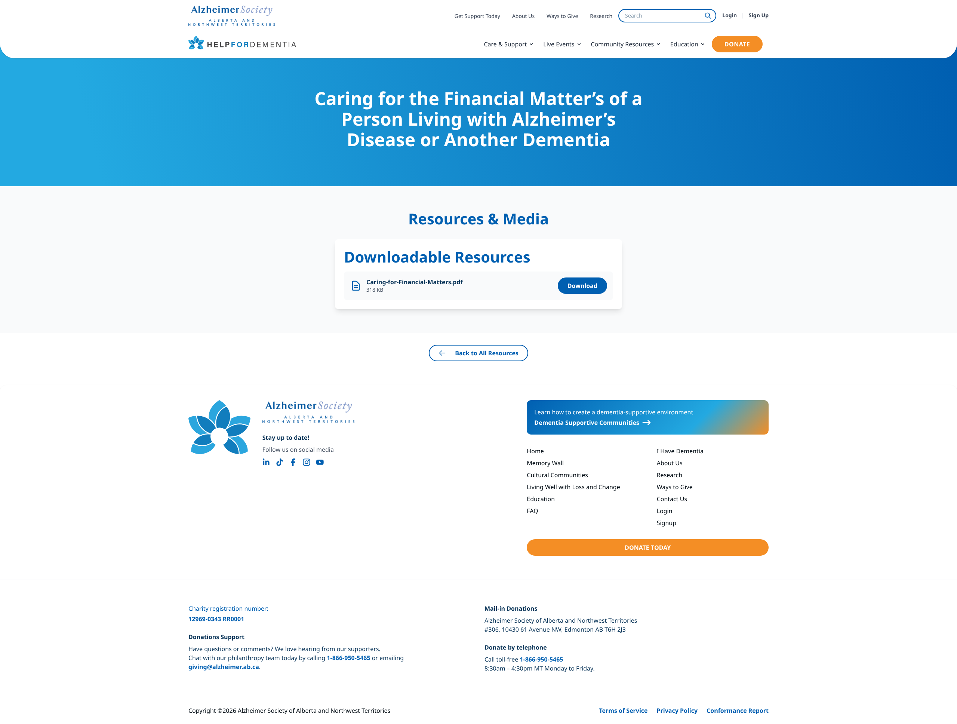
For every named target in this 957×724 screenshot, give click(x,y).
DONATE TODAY (648, 547)
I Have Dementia (680, 451)
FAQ (532, 511)
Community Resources (622, 44)
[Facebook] (293, 462)
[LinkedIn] (266, 462)
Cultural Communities (557, 475)
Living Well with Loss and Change (573, 487)
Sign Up (759, 15)
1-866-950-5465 (348, 658)
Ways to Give (562, 16)
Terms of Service (623, 710)
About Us (523, 16)
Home (535, 451)
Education (684, 44)
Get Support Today (477, 16)
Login (729, 15)
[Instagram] (306, 462)
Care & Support (505, 44)
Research (601, 16)
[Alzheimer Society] (308, 412)
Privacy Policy (677, 710)
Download (582, 286)
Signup (666, 523)
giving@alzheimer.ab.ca (223, 667)
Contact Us (672, 499)
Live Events (558, 44)
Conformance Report (738, 710)
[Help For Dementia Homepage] (219, 427)
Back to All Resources (486, 353)
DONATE (737, 44)
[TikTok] (279, 462)
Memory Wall (545, 463)
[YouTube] (320, 462)
